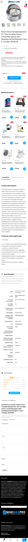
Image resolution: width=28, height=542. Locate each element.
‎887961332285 (18, 324)
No (16, 304)
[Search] (25, 2)
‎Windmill (17, 352)
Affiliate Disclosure (5, 534)
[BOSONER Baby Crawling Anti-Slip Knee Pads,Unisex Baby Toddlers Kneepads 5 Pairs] (7, 128)
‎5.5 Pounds (18, 338)
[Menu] (1, 2)
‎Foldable (17, 345)
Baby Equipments (13, 48)
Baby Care (7, 48)
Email (3, 464)
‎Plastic (16, 342)
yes (16, 362)
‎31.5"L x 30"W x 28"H (20, 299)
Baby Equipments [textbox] (13, 507)
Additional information (18, 177)
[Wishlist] (10, 540)
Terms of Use (4, 533)
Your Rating (5, 420)
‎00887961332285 (19, 315)
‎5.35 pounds (18, 312)
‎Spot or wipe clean (20, 308)
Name (4, 459)
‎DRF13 (16, 327)
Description (5, 177)
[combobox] (14, 507)
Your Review (5, 423)
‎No (16, 359)
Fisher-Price (18, 321)
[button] (26, 4)
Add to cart (14, 78)
